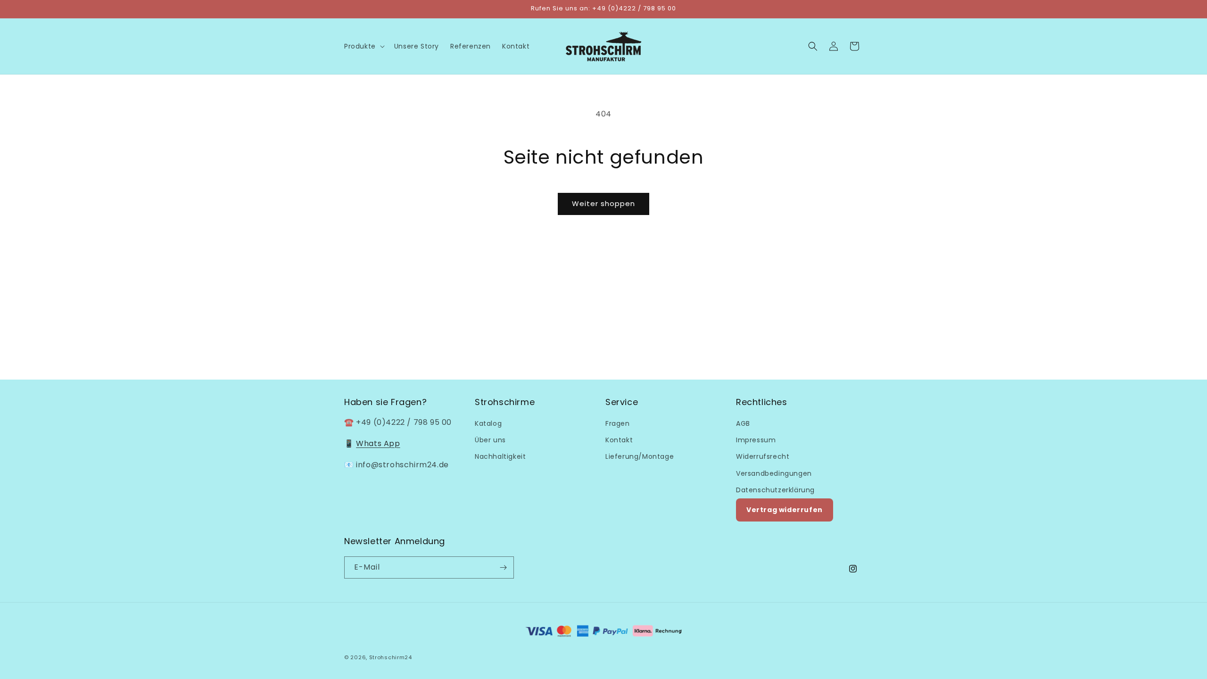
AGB (743, 423)
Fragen (617, 423)
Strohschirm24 (390, 657)
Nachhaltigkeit (500, 456)
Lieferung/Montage (639, 456)
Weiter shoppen (603, 203)
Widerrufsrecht (762, 456)
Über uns (490, 440)
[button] (364, 46)
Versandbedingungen (774, 473)
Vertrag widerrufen (784, 509)
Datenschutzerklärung (775, 490)
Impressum (756, 440)
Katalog (488, 423)
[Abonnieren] (503, 567)
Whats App (378, 443)
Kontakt (619, 440)
